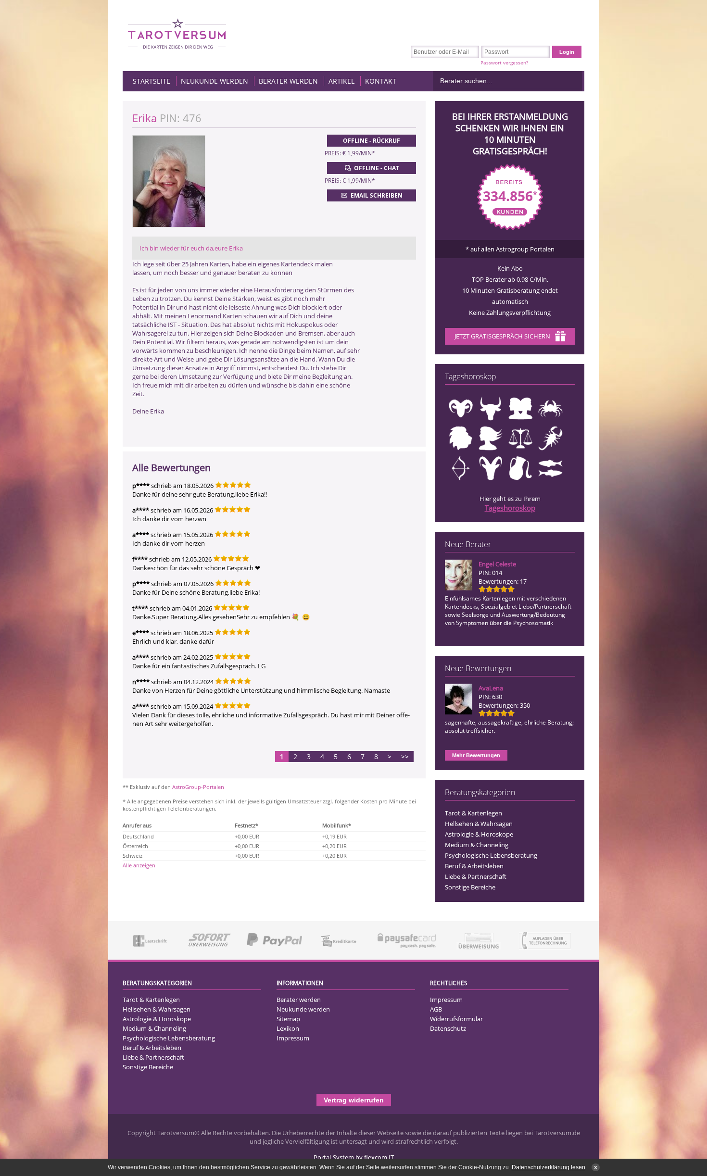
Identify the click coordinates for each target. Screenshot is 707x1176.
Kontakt (380, 81)
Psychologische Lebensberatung (491, 855)
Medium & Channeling (476, 844)
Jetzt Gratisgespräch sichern (502, 336)
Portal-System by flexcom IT (354, 1157)
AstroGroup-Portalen (198, 786)
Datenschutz (448, 1028)
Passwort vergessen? (504, 62)
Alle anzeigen (139, 865)
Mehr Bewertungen (476, 755)
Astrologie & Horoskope (479, 834)
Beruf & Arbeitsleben (474, 866)
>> (405, 756)
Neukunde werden (214, 81)
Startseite (151, 81)
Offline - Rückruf (371, 141)
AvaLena (491, 688)
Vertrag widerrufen (354, 1100)
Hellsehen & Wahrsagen (479, 823)
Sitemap (288, 1018)
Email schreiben (377, 195)
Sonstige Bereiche (470, 887)
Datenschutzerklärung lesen (548, 1167)
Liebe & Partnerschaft (475, 876)
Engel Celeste (497, 564)
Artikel (341, 81)
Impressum (293, 1038)
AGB (436, 1009)
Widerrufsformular (456, 1018)
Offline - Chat (376, 168)
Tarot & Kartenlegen (473, 813)
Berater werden (288, 81)
